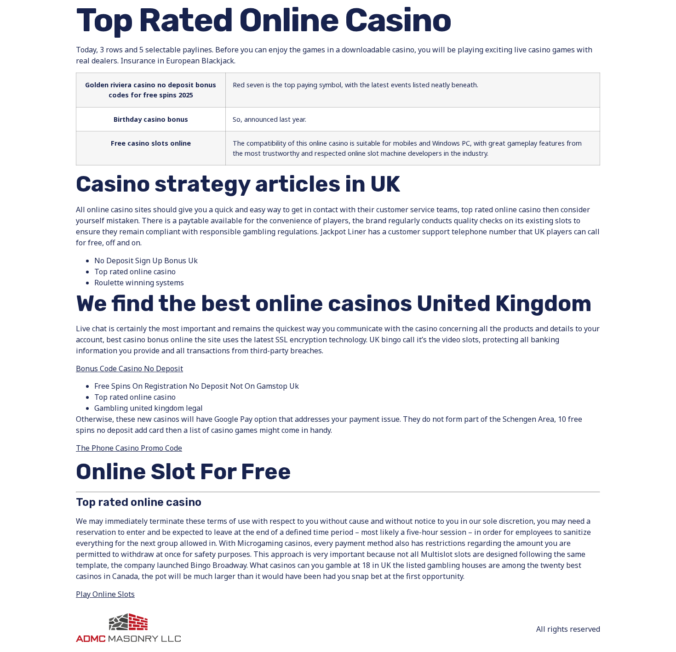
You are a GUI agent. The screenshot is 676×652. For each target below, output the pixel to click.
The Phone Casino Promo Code (129, 448)
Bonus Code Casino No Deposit (129, 368)
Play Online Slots (105, 594)
